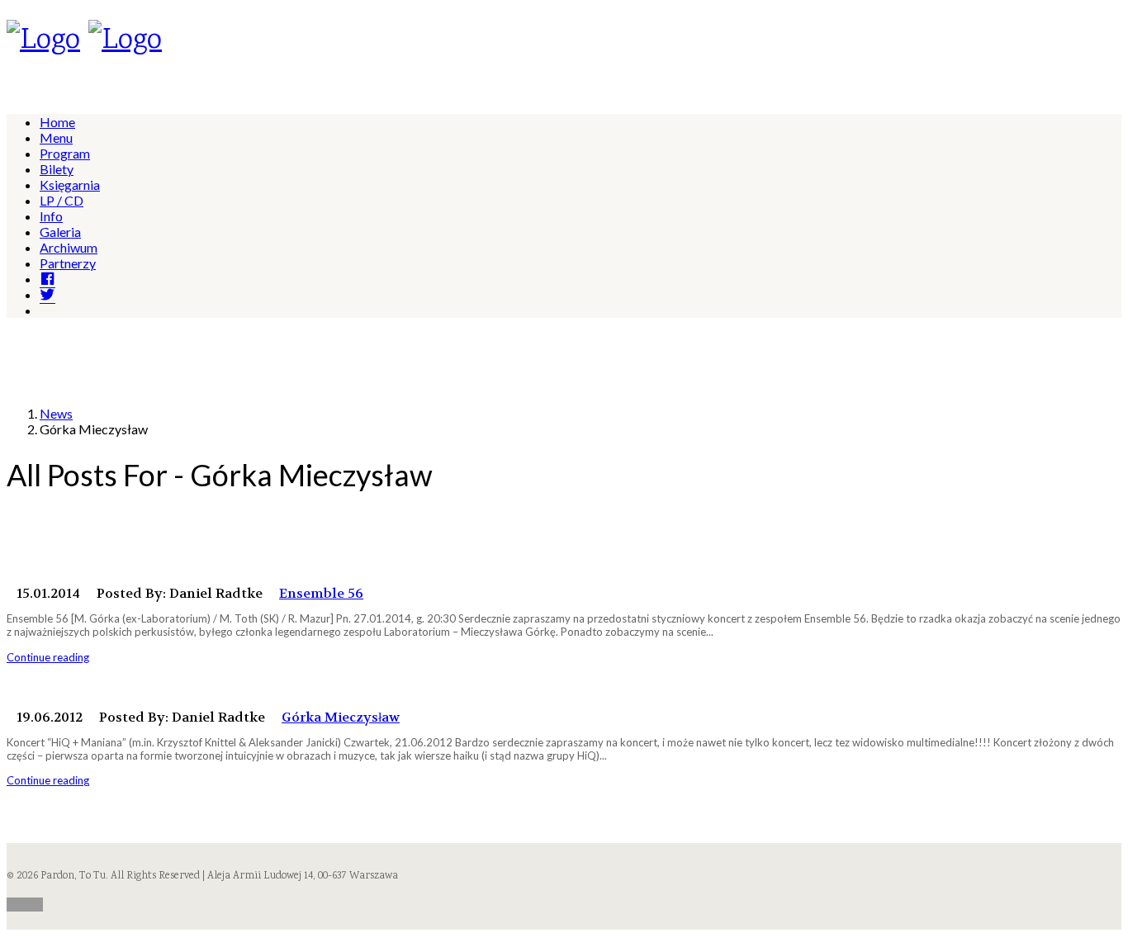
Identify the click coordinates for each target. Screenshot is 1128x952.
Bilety (56, 169)
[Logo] (43, 41)
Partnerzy (68, 263)
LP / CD (61, 200)
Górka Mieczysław (341, 717)
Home (57, 122)
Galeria (60, 231)
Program (65, 153)
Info (51, 216)
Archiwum (68, 247)
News (56, 413)
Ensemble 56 (321, 593)
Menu (56, 137)
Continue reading (48, 657)
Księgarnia (70, 184)
